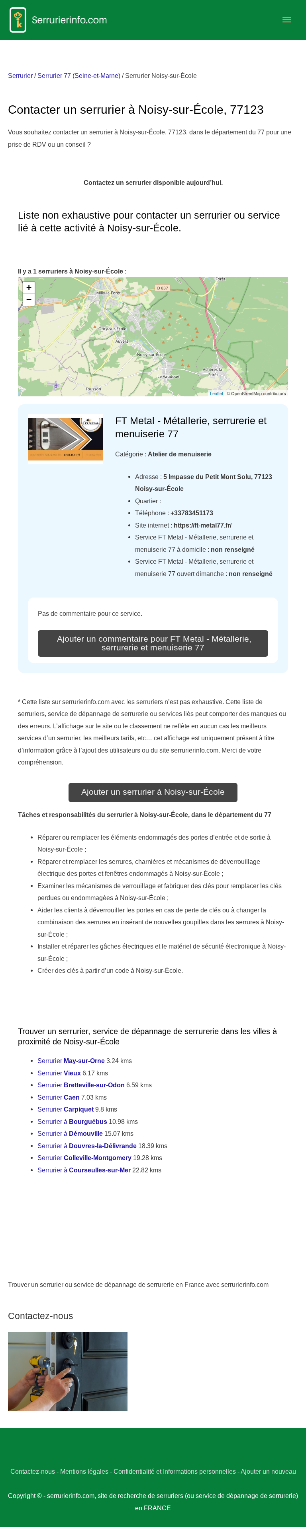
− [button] (28, 300)
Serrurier (20, 75)
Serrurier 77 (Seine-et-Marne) (78, 75)
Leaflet (216, 393)
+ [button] (28, 288)
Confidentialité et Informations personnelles (175, 1471)
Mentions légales (84, 1471)
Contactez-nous (32, 1471)
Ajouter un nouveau (268, 1471)
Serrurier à (72, 1121)
